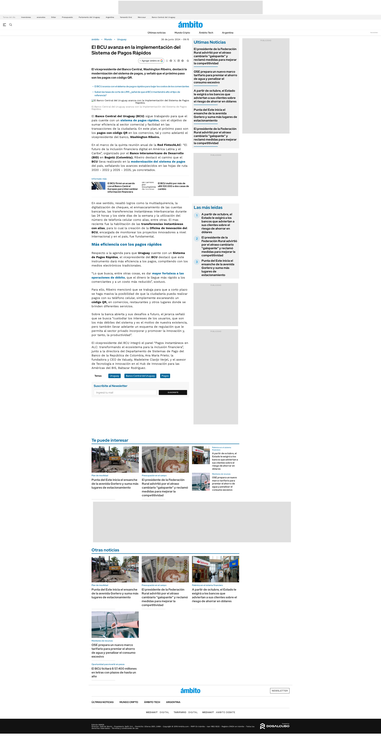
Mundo (108, 39)
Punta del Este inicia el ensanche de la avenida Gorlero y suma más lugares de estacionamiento (215, 115)
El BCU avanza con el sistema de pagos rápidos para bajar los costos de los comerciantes (142, 86)
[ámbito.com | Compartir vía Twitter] (175, 60)
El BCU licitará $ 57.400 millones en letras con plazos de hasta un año (114, 672)
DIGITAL (157, 712)
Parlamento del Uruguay (89, 17)
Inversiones (26, 17)
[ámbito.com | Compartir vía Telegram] (182, 60)
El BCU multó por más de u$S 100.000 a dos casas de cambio (173, 186)
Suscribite (173, 392)
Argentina (110, 17)
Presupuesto (67, 17)
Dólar (53, 17)
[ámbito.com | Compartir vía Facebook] (171, 60)
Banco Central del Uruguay (163, 17)
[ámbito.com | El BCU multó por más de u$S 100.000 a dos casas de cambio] (149, 186)
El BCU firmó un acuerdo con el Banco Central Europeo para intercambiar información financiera (123, 188)
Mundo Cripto (182, 32)
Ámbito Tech (206, 32)
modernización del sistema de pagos (158, 161)
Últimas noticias (157, 32)
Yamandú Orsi (126, 17)
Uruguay (122, 39)
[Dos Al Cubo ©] (274, 726)
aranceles (41, 17)
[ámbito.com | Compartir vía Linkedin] (178, 60)
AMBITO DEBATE (218, 712)
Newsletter (374, 32)
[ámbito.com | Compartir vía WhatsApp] (167, 60)
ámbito (95, 39)
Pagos (165, 375)
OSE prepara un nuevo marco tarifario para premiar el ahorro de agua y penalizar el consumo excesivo (215, 77)
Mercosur (142, 17)
